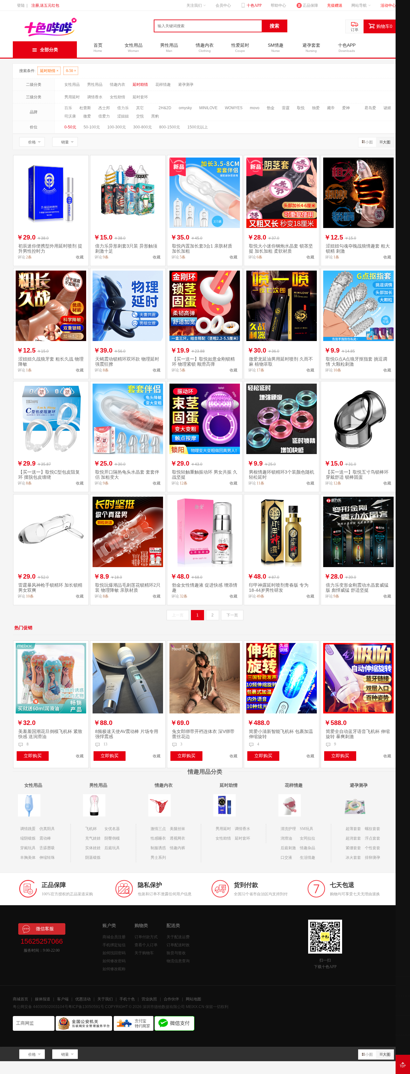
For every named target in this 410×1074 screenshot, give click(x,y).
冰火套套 (353, 857)
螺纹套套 (372, 828)
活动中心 (388, 5)
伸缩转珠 (47, 857)
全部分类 (49, 49)
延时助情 (49, 71)
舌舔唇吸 (47, 848)
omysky (185, 108)
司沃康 (70, 116)
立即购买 (33, 755)
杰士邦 (104, 108)
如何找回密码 (114, 953)
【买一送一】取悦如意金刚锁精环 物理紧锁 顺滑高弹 (203, 361)
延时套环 (140, 97)
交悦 (140, 116)
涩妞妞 (123, 116)
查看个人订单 (146, 945)
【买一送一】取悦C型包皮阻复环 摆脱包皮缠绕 (49, 474)
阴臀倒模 (112, 838)
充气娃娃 (93, 838)
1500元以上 (197, 127)
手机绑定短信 (114, 945)
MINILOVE (208, 108)
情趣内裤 (177, 848)
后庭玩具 (112, 848)
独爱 (316, 108)
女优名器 (112, 828)
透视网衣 (177, 838)
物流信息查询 (178, 961)
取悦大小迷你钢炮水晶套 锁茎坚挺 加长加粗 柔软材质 (281, 248)
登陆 (21, 5)
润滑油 (286, 838)
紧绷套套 (353, 848)
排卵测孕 (372, 857)
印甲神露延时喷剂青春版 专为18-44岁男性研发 (278, 587)
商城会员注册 (114, 937)
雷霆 (286, 108)
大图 (386, 142)
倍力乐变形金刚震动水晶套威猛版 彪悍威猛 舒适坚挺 (357, 587)
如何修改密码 (114, 961)
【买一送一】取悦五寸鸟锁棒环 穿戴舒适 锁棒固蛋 (357, 474)
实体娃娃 (93, 848)
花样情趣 (163, 84)
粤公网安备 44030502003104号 (40, 1007)
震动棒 (45, 838)
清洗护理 (288, 828)
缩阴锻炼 (28, 838)
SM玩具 (306, 828)
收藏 (80, 257)
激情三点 (158, 828)
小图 (369, 142)
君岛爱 (370, 108)
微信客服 (45, 928)
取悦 (301, 108)
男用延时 (72, 97)
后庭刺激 (288, 848)
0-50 (71, 71)
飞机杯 (91, 828)
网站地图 (193, 999)
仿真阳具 (47, 828)
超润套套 (353, 838)
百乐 (68, 108)
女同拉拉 (307, 838)
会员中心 (223, 5)
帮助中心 (278, 5)
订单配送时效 (178, 945)
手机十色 (127, 999)
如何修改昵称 (114, 969)
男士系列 (158, 857)
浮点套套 (372, 838)
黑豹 (155, 116)
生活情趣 (307, 857)
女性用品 (72, 84)
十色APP (254, 5)
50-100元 (92, 127)
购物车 (384, 26)
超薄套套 (353, 828)
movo (254, 108)
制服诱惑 (158, 848)
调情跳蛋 (28, 828)
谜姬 (387, 108)
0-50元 (70, 127)
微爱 (87, 116)
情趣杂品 (307, 848)
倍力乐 (123, 108)
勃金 (271, 108)
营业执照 (149, 999)
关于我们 (105, 999)
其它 (140, 108)
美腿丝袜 (177, 828)
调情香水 (94, 97)
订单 (354, 30)
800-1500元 (169, 127)
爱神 (346, 108)
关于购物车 (144, 953)
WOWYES (233, 108)
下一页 (232, 615)
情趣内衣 (117, 84)
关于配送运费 (178, 937)
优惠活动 (83, 999)
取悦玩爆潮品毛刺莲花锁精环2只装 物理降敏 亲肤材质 (127, 587)
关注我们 (194, 5)
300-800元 (142, 127)
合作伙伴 (171, 999)
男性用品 (94, 84)
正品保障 (310, 5)
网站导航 (359, 5)
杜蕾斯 (85, 108)
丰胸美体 (28, 857)
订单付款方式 (146, 937)
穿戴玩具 (28, 848)
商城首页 (20, 999)
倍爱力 (104, 116)
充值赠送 (334, 5)
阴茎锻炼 (93, 857)
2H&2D (165, 108)
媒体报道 (42, 999)
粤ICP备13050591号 (86, 1007)
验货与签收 (176, 953)
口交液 (286, 857)
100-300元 (116, 127)
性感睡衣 (158, 838)
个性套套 (372, 848)
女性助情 (117, 97)
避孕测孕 (185, 84)
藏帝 (331, 108)
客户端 (63, 999)
